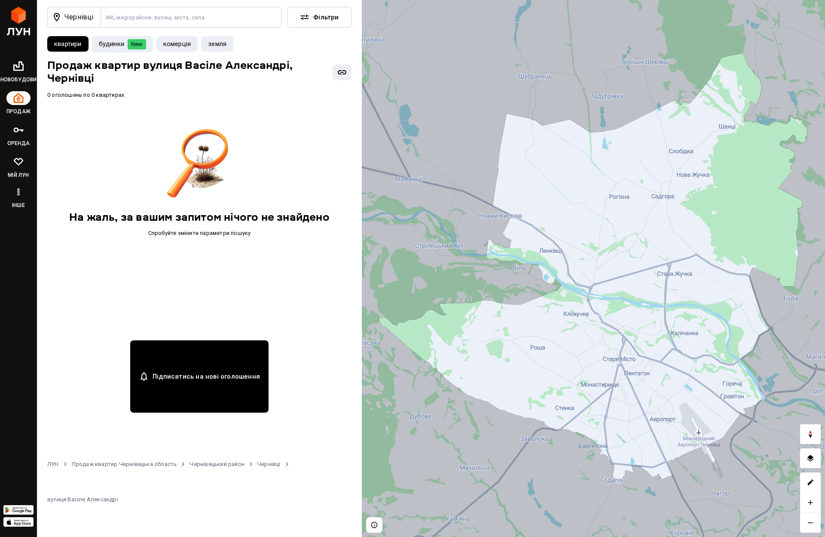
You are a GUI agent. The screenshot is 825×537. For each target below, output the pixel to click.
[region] (593, 268)
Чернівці (269, 464)
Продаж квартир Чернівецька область (124, 464)
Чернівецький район (216, 464)
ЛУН (53, 464)
